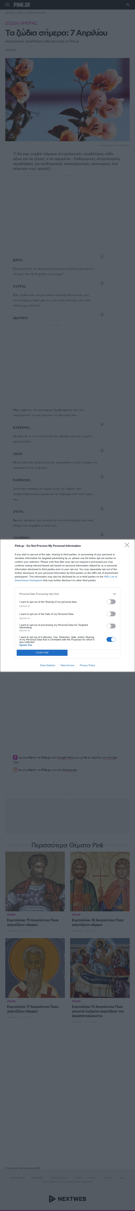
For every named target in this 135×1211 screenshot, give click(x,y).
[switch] (111, 601)
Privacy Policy (87, 665)
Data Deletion (47, 665)
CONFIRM (42, 652)
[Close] (128, 546)
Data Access (67, 665)
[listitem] (67, 594)
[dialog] (67, 605)
